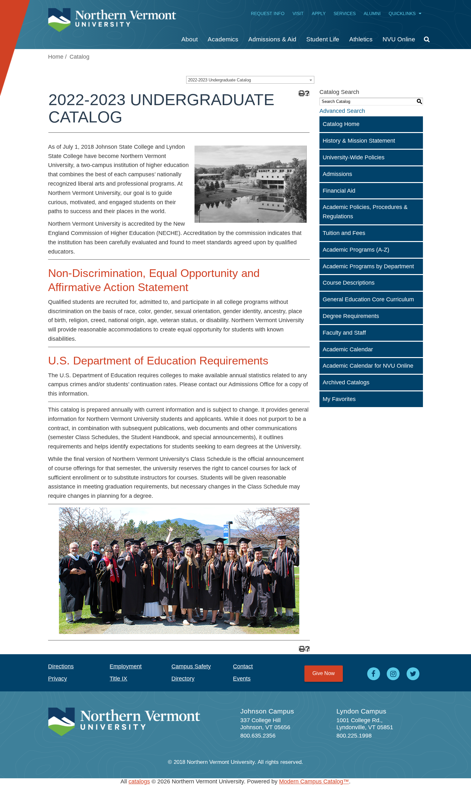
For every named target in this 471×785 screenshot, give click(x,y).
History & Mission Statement (359, 141)
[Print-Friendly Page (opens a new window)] (301, 93)
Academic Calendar (348, 349)
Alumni (372, 13)
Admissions (337, 174)
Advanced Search (342, 111)
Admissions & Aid (272, 39)
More (424, 42)
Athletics (361, 39)
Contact (243, 666)
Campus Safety (191, 666)
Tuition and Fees (344, 233)
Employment (126, 666)
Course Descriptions (349, 283)
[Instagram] (393, 673)
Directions (61, 666)
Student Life (322, 39)
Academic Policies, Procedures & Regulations (365, 212)
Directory (182, 678)
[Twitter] (413, 673)
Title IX (118, 678)
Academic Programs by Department (368, 266)
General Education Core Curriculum (368, 299)
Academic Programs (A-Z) (356, 249)
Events (242, 678)
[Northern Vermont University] (112, 17)
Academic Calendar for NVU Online (368, 366)
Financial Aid (339, 191)
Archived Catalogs (346, 382)
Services (345, 13)
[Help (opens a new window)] (307, 93)
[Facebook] (374, 673)
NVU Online (399, 39)
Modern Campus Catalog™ (314, 781)
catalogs (139, 781)
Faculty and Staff (344, 333)
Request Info (268, 13)
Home (55, 57)
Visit (298, 13)
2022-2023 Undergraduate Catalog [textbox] (219, 80)
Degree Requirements (351, 316)
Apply (319, 13)
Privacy (57, 678)
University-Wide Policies (353, 157)
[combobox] (250, 80)
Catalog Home (341, 124)
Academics (223, 39)
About (189, 39)
